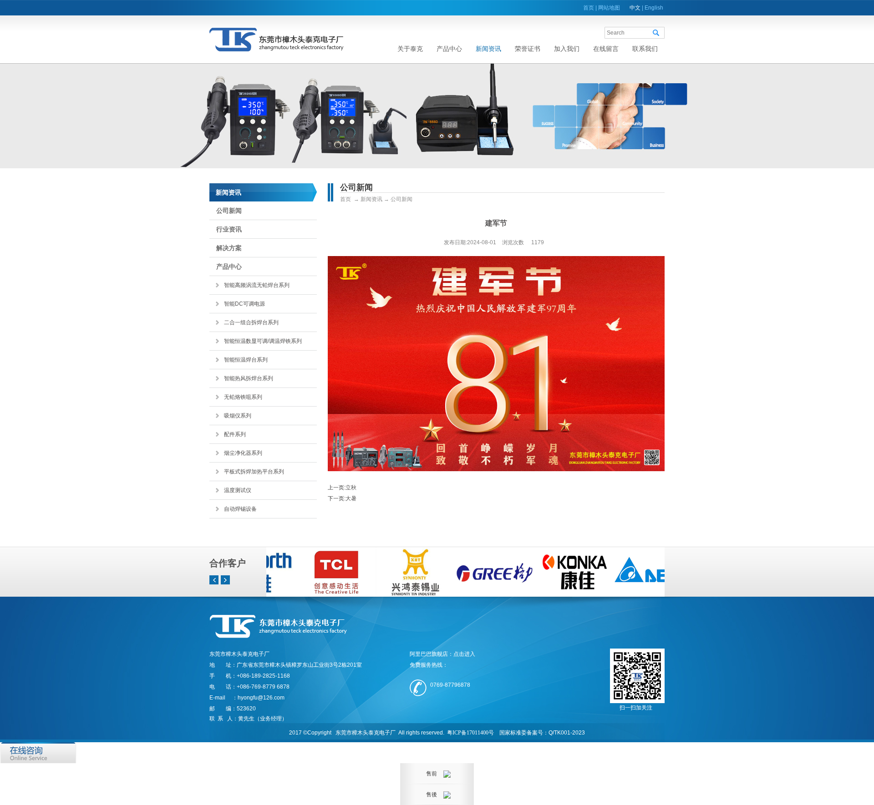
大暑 (351, 498)
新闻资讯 (488, 48)
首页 (588, 8)
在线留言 (606, 48)
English (654, 8)
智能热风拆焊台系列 (248, 378)
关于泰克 (410, 48)
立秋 (351, 487)
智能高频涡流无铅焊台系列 (257, 285)
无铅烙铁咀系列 (243, 397)
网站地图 (609, 8)
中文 (635, 8)
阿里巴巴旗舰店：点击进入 (442, 654)
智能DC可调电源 (244, 304)
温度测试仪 (237, 490)
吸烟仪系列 (237, 416)
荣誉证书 (527, 48)
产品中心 (449, 48)
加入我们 (566, 48)
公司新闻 (229, 210)
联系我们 (645, 48)
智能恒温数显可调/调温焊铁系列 (263, 341)
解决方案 (229, 248)
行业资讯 (229, 229)
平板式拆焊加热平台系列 (254, 471)
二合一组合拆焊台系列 (251, 322)
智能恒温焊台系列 (246, 360)
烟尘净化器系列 (243, 453)
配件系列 (235, 434)
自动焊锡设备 (240, 509)
